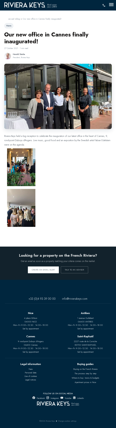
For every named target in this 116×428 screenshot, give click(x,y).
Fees (31, 369)
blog (18, 18)
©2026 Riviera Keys (47, 421)
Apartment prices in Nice (85, 382)
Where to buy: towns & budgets (85, 377)
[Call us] (104, 5)
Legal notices (30, 379)
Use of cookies (30, 376)
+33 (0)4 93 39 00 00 (42, 299)
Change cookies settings (67, 421)
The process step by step (85, 373)
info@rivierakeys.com (74, 299)
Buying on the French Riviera (85, 369)
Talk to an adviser (74, 269)
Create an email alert (43, 269)
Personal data (30, 372)
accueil (11, 18)
